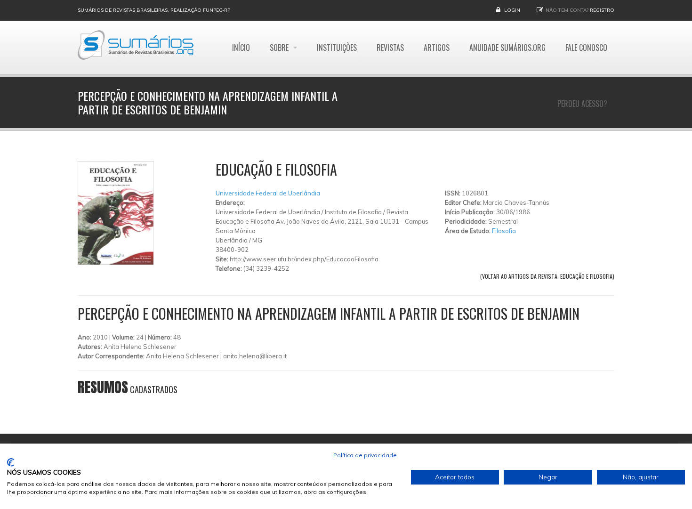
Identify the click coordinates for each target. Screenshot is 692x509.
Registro (602, 10)
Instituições (337, 47)
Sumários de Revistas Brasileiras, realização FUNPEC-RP (154, 10)
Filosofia (504, 230)
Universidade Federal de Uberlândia (268, 193)
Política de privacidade (365, 455)
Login (512, 10)
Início (241, 47)
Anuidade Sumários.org (507, 47)
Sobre (280, 47)
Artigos (437, 47)
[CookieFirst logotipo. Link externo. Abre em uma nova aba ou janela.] (10, 462)
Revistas (390, 47)
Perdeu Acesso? (582, 103)
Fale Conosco (586, 47)
